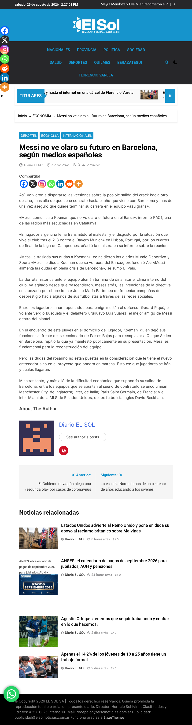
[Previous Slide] (167, 4)
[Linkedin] (60, 184)
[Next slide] (174, 4)
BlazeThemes (114, 717)
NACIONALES (58, 50)
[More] (78, 184)
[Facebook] (24, 184)
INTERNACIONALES (77, 135)
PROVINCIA (86, 50)
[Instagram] (42, 184)
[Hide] (2, 96)
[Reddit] (69, 184)
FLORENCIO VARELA (96, 75)
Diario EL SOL (34, 165)
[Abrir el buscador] (167, 62)
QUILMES (102, 62)
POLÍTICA (111, 50)
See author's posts (82, 437)
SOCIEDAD (136, 50)
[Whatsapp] (51, 184)
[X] (33, 184)
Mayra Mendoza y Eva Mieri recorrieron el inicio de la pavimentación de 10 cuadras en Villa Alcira (133, 4)
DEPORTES (78, 62)
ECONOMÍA (50, 135)
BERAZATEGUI (129, 62)
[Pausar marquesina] (170, 96)
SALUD (56, 62)
